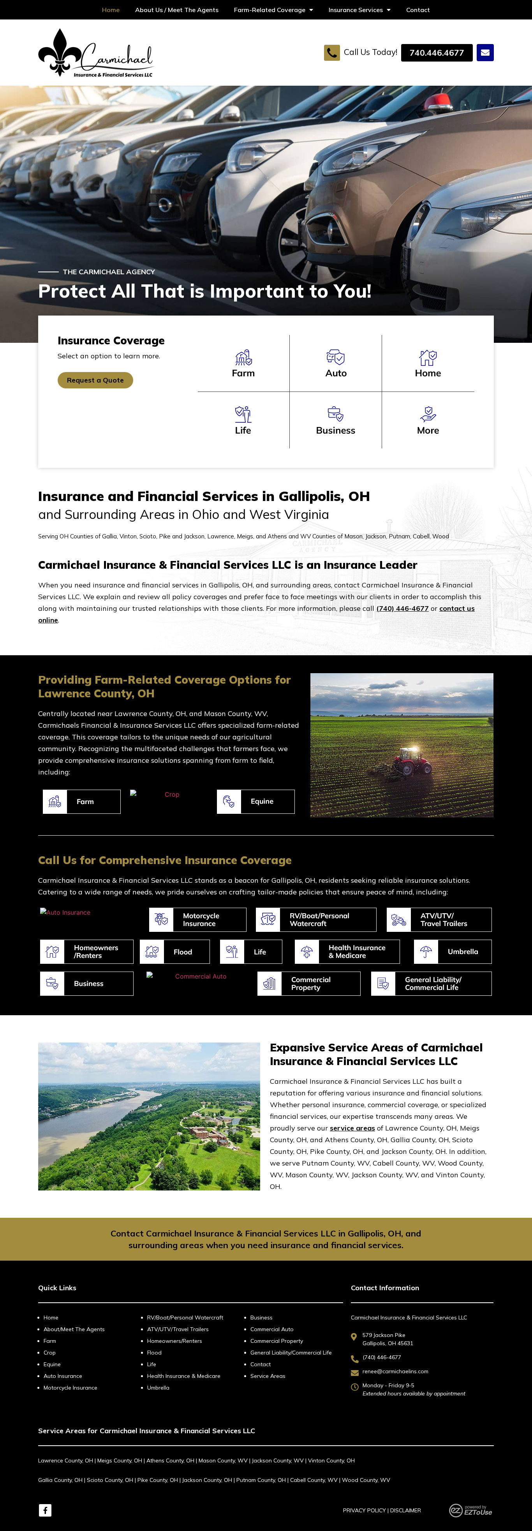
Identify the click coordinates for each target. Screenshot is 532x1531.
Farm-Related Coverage (269, 10)
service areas (352, 1128)
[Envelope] (485, 52)
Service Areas (267, 1375)
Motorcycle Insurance (70, 1387)
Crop (50, 1352)
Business (261, 1317)
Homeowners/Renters (174, 1340)
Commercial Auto (272, 1329)
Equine (52, 1364)
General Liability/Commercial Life (291, 1352)
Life (151, 1364)
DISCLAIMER (405, 1510)
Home (111, 10)
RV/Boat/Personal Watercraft (185, 1317)
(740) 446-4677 (402, 608)
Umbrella (158, 1387)
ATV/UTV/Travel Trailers (178, 1329)
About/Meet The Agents (74, 1329)
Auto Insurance (63, 1375)
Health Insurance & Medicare (183, 1375)
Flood (154, 1352)
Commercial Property (276, 1340)
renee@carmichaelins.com (395, 1371)
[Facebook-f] (45, 1510)
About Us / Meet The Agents (176, 10)
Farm (50, 1340)
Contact (418, 10)
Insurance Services (356, 10)
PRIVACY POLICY (364, 1510)
